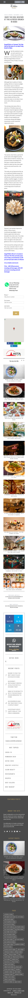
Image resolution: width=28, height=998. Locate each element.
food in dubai (7, 956)
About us (10, 992)
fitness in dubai (12, 954)
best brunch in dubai (9, 924)
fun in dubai (7, 959)
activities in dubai (8, 914)
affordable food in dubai (10, 916)
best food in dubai (8, 929)
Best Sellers (10, 783)
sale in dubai (17, 971)
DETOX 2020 (9, 761)
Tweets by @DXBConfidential (13, 740)
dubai (5, 954)
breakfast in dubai (19, 944)
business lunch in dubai (9, 949)
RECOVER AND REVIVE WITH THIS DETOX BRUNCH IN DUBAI (14, 606)
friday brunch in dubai (17, 956)
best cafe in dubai (8, 926)
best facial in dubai (19, 926)
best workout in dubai (9, 941)
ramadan (18, 969)
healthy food (15, 959)
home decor (7, 961)
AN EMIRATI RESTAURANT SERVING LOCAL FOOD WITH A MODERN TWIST (14, 399)
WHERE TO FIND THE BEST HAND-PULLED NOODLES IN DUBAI (14, 380)
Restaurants (10, 774)
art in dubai (20, 916)
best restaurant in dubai (10, 936)
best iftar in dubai (19, 929)
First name (7, 300)
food (19, 954)
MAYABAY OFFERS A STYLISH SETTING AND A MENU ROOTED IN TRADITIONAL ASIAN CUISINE (14, 457)
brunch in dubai (8, 946)
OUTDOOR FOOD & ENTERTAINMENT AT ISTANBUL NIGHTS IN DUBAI (14, 596)
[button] (14, 329)
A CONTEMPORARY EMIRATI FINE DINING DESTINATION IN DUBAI (14, 551)
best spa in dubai (19, 939)
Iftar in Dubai (15, 961)
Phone (6, 295)
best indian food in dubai (10, 931)
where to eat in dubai (9, 979)
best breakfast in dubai (9, 921)
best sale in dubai (8, 939)
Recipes (8, 778)
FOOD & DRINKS (8, 14)
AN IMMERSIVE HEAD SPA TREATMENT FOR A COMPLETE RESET (15, 703)
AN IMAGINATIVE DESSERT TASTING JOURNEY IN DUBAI (14, 532)
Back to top (13, 994)
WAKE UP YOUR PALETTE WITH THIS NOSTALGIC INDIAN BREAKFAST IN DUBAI (14, 418)
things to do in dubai (9, 976)
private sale (18, 966)
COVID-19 (8, 752)
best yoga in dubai (8, 944)
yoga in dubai (17, 981)
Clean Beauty (10, 770)
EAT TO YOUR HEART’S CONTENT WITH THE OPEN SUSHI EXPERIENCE (14, 589)
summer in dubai (19, 974)
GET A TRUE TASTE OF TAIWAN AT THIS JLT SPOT (14, 476)
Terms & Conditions (18, 990)
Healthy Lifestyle (12, 765)
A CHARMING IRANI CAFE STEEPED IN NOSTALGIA (14, 495)
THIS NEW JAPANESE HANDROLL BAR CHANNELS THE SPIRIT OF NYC (14, 570)
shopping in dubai (8, 974)
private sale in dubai (9, 969)
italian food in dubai (9, 966)
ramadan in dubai (8, 971)
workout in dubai (8, 981)
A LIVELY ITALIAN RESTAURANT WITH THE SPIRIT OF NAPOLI (14, 514)
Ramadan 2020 (10, 757)
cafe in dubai (20, 949)
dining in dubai (18, 951)
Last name (7, 306)
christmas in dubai (8, 951)
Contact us (17, 992)
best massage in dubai (9, 934)
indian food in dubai (9, 964)
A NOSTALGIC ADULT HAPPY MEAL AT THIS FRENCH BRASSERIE (14, 437)
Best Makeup (10, 787)
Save (16, 313)
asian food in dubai (8, 919)
